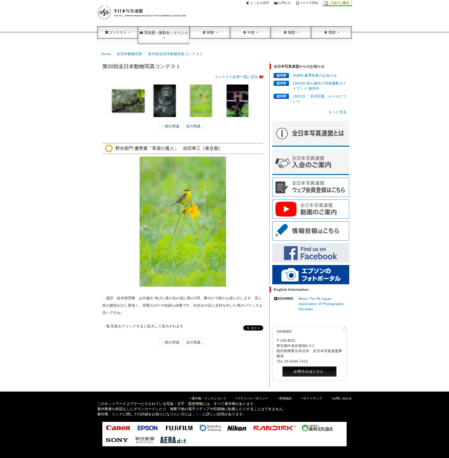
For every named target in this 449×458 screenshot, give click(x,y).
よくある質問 (259, 3)
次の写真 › (194, 126)
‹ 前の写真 (171, 126)
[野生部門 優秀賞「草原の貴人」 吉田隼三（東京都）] (182, 222)
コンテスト (118, 32)
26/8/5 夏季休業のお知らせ (315, 75)
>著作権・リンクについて (208, 398)
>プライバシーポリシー (251, 398)
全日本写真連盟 (142, 12)
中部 (251, 32)
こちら (197, 414)
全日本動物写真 (129, 54)
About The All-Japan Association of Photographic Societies (321, 303)
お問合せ (284, 3)
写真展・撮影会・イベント (165, 32)
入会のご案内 (339, 3)
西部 (332, 32)
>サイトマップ (311, 398)
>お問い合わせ (341, 398)
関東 (210, 32)
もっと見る (337, 112)
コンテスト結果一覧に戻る (236, 77)
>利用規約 (285, 398)
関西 (291, 32)
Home (106, 54)
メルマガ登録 (308, 3)
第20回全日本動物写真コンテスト (175, 54)
